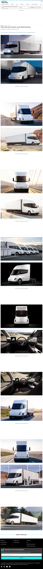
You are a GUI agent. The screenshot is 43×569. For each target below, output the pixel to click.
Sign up (21, 557)
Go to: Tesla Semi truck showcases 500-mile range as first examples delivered (18, 32)
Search (41, 1)
